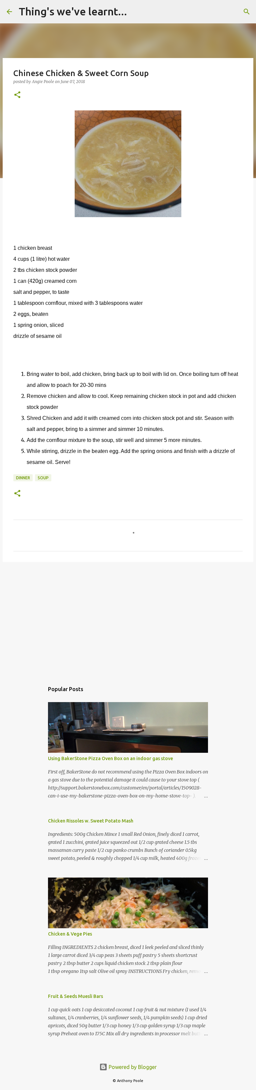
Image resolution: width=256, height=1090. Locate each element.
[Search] (136, 12)
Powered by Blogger (132, 1067)
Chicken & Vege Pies (70, 934)
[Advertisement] (128, 618)
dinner (23, 478)
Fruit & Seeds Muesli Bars (75, 996)
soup (43, 478)
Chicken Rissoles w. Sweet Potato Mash (90, 821)
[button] (17, 95)
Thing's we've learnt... (73, 11)
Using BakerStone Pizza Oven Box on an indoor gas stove (110, 758)
